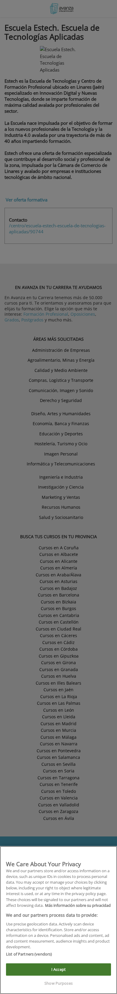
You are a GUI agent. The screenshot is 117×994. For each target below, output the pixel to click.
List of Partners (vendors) (29, 954)
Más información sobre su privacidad (78, 905)
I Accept (58, 969)
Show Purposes (58, 983)
